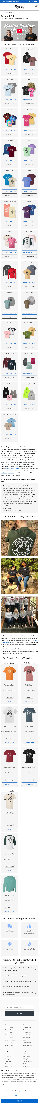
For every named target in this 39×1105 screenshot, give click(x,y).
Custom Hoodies (10, 1030)
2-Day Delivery (27, 1040)
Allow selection (19, 1096)
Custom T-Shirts (9, 1027)
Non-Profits (8, 1066)
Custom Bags (9, 1042)
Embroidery (26, 1030)
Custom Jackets (9, 1037)
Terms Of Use (26, 1056)
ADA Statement (27, 1061)
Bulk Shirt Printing (10, 1053)
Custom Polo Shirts (10, 1035)
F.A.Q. (24, 1053)
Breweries (8, 1064)
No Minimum (26, 1037)
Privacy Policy (27, 1059)
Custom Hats (8, 1032)
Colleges (7, 1059)
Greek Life (8, 1061)
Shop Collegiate (27, 1045)
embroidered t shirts (12, 468)
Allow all (19, 1101)
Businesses (8, 1056)
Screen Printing (27, 1027)
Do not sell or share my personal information (19, 1091)
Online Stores (27, 1042)
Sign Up (19, 1013)
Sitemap (25, 1066)
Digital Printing (27, 1032)
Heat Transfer (27, 1035)
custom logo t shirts (7, 473)
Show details (19, 1086)
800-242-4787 (33, 1)
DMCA (24, 1064)
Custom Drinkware (10, 1045)
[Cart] (36, 7)
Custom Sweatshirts (11, 1040)
